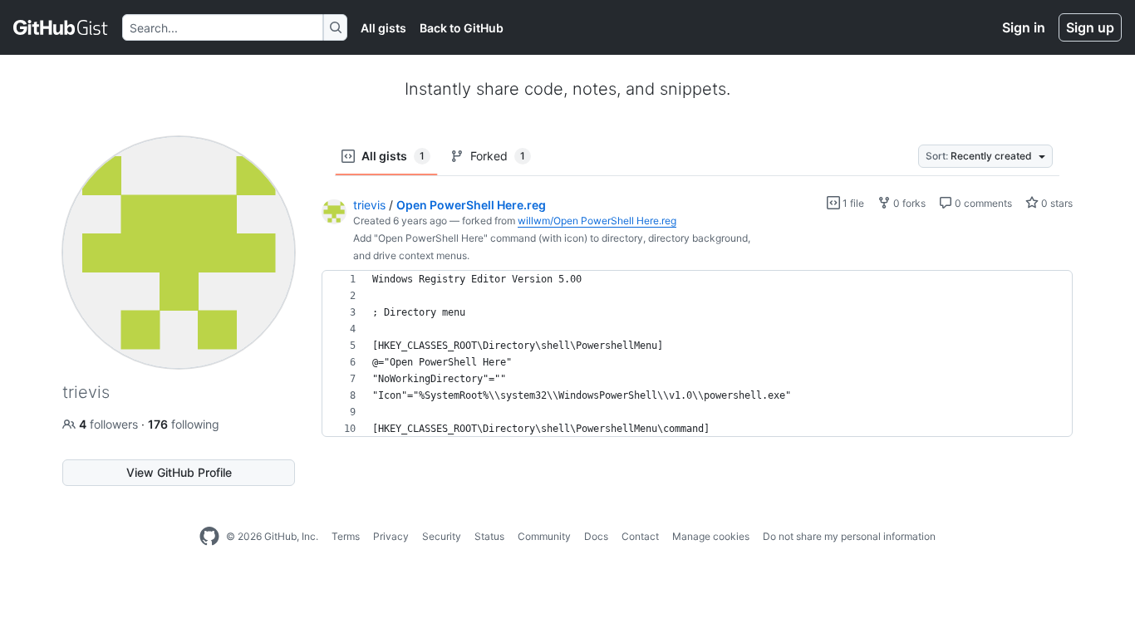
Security (441, 536)
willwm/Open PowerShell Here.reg (597, 220)
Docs (596, 536)
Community (544, 536)
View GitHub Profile (179, 472)
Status (489, 536)
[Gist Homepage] (61, 27)
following (183, 424)
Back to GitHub (462, 28)
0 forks (908, 203)
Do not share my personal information (849, 536)
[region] (697, 354)
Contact (640, 536)
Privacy (391, 536)
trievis (369, 205)
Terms (346, 536)
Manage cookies (710, 536)
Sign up (1090, 27)
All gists (383, 28)
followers (110, 424)
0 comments (982, 203)
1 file (852, 203)
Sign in (1023, 27)
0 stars (1056, 203)
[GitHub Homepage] (209, 536)
